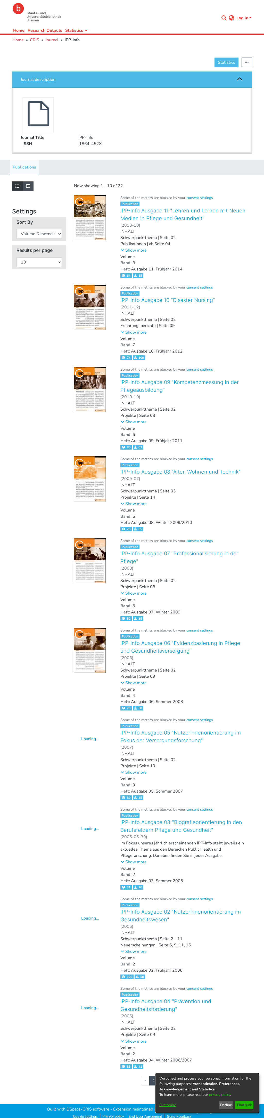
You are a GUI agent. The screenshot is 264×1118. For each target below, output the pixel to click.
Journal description (38, 79)
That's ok (244, 1105)
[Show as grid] (28, 186)
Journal (52, 40)
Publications (24, 167)
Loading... (90, 739)
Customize (167, 1105)
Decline (226, 1105)
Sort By (24, 222)
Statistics (226, 62)
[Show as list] (17, 186)
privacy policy (219, 1094)
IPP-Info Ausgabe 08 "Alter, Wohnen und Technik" (180, 472)
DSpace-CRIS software (88, 1109)
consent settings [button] (199, 197)
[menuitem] (75, 30)
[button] (239, 79)
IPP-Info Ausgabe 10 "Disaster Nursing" (167, 300)
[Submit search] (224, 18)
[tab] (132, 79)
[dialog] (207, 1093)
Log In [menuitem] (242, 18)
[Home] (114, 12)
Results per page (34, 250)
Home (18, 30)
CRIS (34, 40)
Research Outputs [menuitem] (45, 30)
